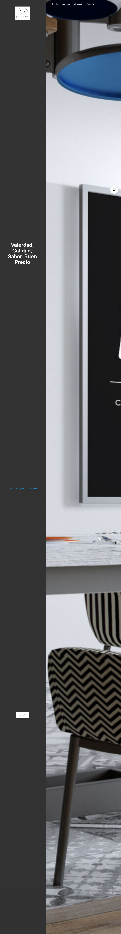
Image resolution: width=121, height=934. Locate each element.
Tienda (55, 4)
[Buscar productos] (114, 190)
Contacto (90, 4)
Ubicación (78, 4)
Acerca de (66, 4)
